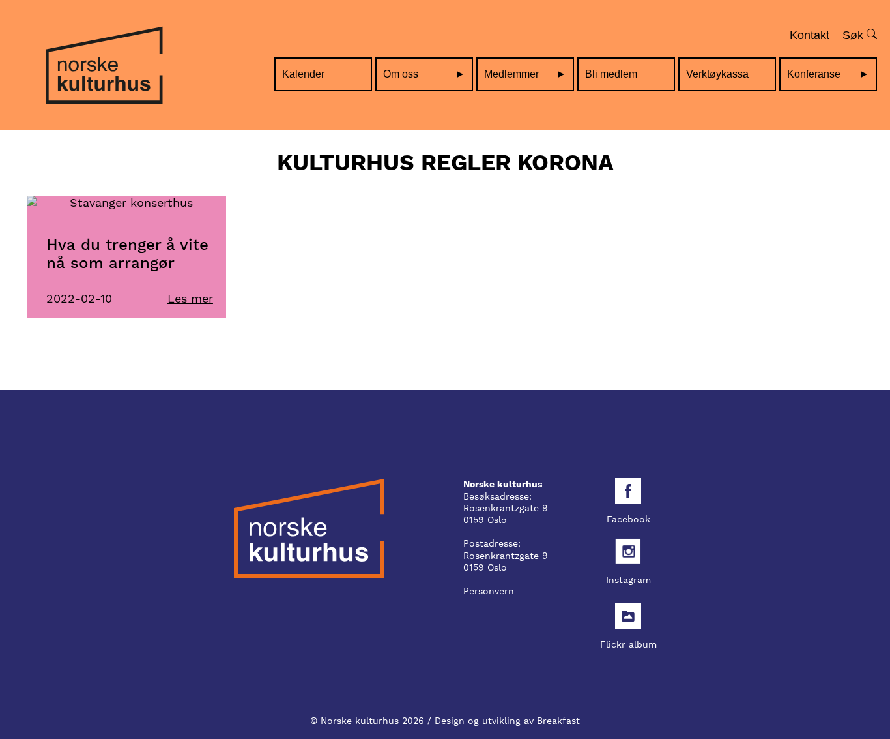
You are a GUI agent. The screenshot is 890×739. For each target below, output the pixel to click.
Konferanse (813, 74)
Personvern (488, 591)
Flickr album (628, 644)
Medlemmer (511, 74)
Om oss (400, 74)
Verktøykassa (717, 74)
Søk (854, 35)
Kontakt (809, 35)
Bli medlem (611, 74)
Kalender (303, 74)
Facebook (628, 519)
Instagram (628, 580)
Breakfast (558, 721)
